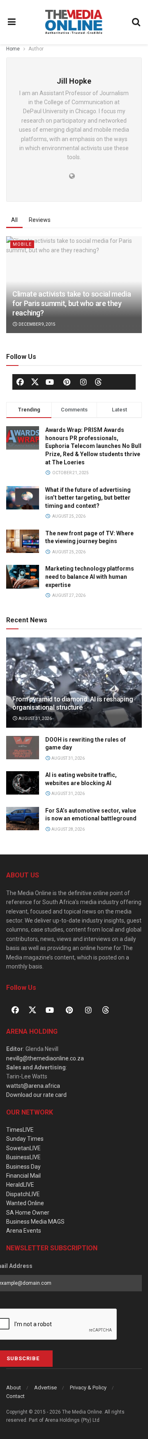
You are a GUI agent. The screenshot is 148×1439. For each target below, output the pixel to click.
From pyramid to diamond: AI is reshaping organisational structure (72, 703)
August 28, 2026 (68, 829)
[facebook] (20, 382)
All (14, 220)
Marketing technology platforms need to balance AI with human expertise (89, 576)
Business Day (23, 1166)
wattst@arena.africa (33, 1086)
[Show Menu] (12, 22)
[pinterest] (66, 382)
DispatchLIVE (23, 1194)
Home (13, 49)
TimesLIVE (20, 1129)
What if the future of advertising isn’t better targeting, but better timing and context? (88, 498)
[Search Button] (136, 22)
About (13, 1387)
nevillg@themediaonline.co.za (45, 1058)
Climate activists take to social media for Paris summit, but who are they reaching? (71, 303)
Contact (15, 1396)
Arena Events (23, 1230)
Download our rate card (36, 1095)
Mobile (22, 244)
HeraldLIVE (20, 1184)
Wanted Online (25, 1203)
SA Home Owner (27, 1212)
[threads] (98, 381)
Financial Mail (23, 1175)
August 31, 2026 (35, 718)
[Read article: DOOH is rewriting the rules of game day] (22, 747)
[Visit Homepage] (73, 22)
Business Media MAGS (35, 1221)
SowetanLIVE (23, 1148)
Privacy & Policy (88, 1387)
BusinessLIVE (23, 1157)
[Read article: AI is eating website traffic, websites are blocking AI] (22, 783)
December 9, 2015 (37, 324)
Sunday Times (25, 1138)
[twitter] (35, 381)
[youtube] (50, 382)
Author (36, 49)
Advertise (45, 1387)
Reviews (40, 220)
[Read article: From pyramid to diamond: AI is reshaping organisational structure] (74, 685)
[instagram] (83, 382)
